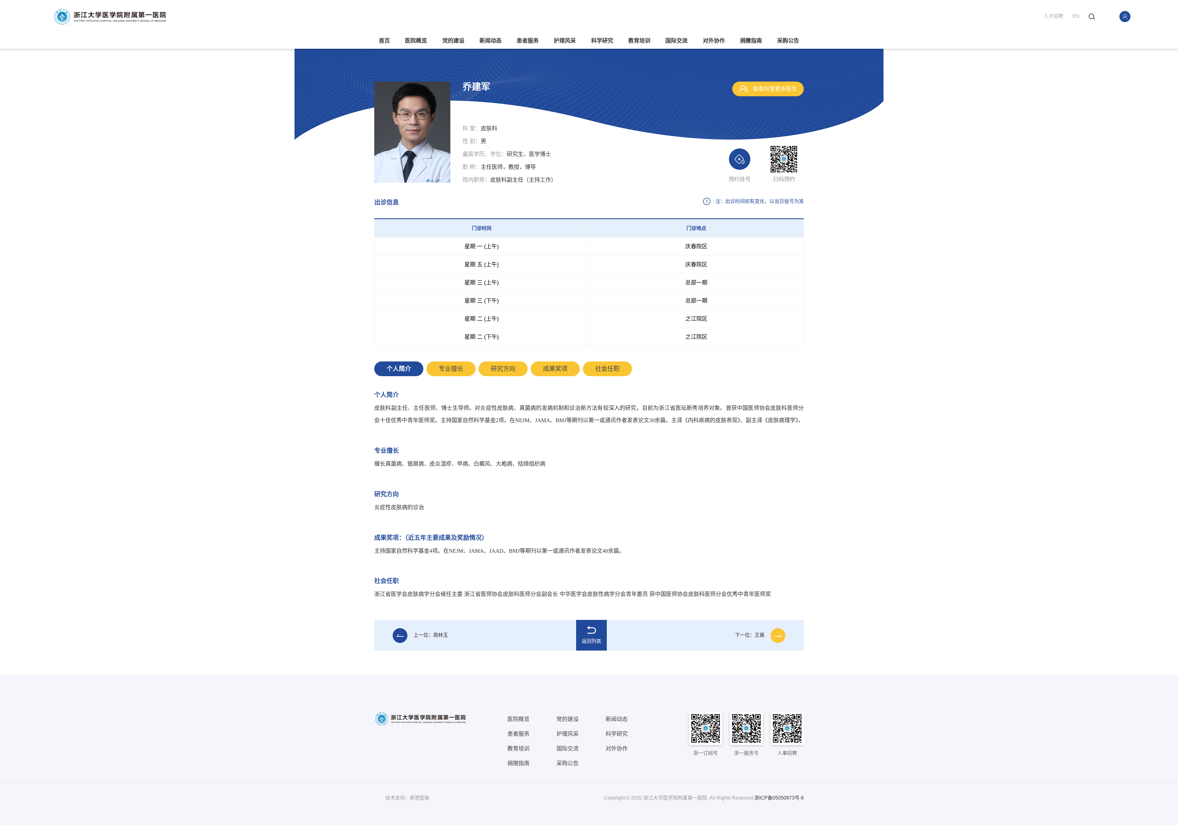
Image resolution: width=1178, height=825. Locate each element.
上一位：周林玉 (431, 635)
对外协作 (714, 41)
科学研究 (602, 41)
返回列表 (591, 641)
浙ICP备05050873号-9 (779, 797)
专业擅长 (451, 368)
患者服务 (528, 41)
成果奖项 (555, 368)
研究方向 (503, 368)
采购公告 (788, 41)
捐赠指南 (751, 41)
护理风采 (565, 41)
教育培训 (639, 41)
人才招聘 (1053, 16)
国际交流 (676, 41)
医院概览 (416, 41)
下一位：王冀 (749, 635)
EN (1076, 16)
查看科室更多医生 (774, 89)
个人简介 (399, 368)
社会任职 (607, 368)
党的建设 (453, 41)
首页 (384, 41)
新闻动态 (490, 41)
